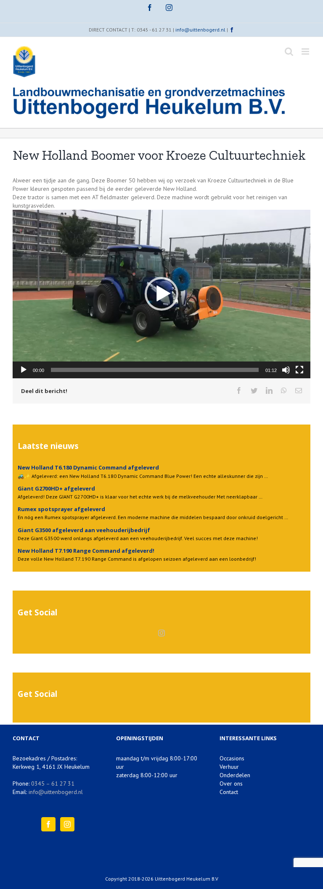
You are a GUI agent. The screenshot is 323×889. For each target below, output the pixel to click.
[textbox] (161, 277)
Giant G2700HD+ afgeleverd (56, 488)
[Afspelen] (23, 370)
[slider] (155, 370)
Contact (229, 792)
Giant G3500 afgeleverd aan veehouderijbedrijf (84, 530)
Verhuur (229, 766)
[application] (161, 294)
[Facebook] (48, 824)
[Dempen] (286, 370)
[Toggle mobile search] (289, 51)
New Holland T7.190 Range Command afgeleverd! (86, 550)
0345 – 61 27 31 (52, 783)
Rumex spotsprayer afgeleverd (61, 509)
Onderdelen (235, 775)
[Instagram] (161, 633)
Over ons (231, 783)
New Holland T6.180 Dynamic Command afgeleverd (88, 467)
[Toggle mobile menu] (306, 51)
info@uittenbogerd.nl (200, 29)
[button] (161, 294)
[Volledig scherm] (299, 370)
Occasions (232, 758)
